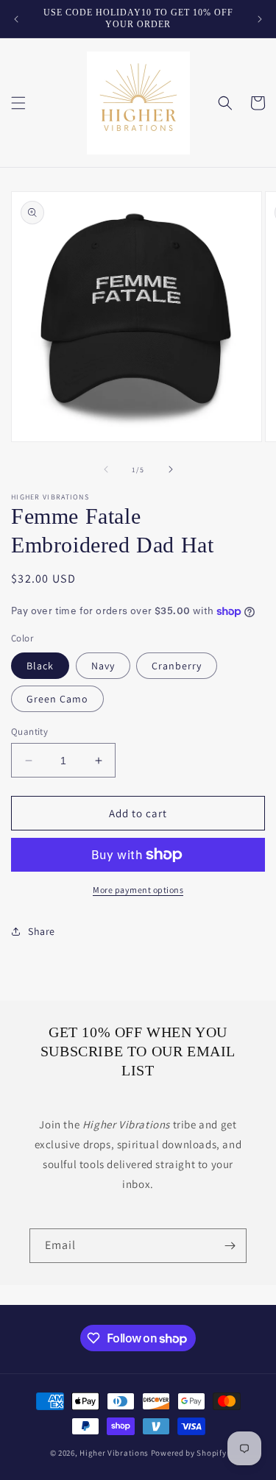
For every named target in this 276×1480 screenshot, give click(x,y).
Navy (103, 665)
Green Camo (57, 698)
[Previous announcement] (16, 19)
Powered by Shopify (189, 1453)
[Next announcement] (260, 19)
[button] (18, 103)
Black (40, 665)
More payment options (138, 889)
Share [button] (41, 931)
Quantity (29, 731)
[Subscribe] (229, 1245)
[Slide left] (106, 469)
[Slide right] (171, 469)
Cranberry (177, 665)
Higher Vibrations (114, 1453)
